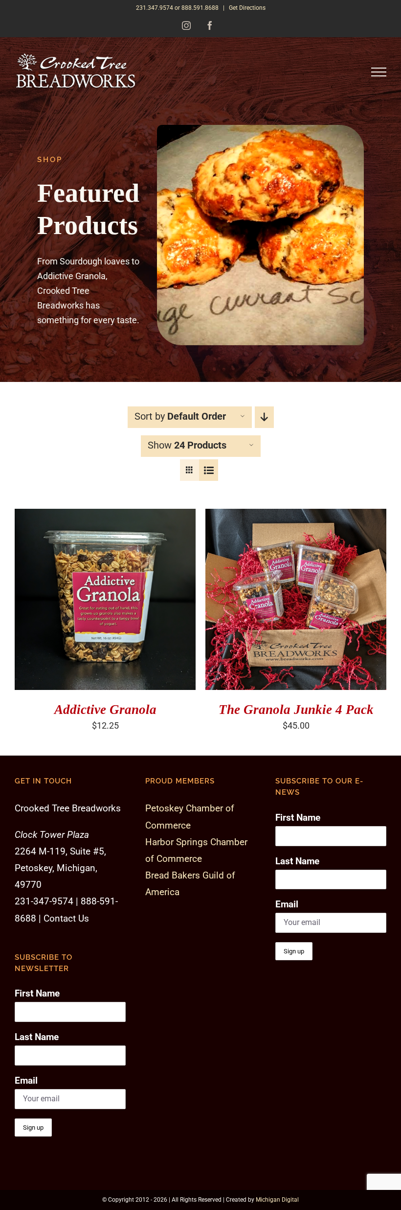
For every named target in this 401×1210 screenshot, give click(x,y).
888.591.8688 (200, 7)
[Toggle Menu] (379, 72)
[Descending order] (264, 417)
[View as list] (208, 470)
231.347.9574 (154, 7)
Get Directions (247, 7)
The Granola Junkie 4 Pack (296, 709)
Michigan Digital (277, 1199)
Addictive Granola (105, 709)
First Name (37, 993)
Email (26, 1080)
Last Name (37, 1037)
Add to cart (98, 596)
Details (43, 606)
